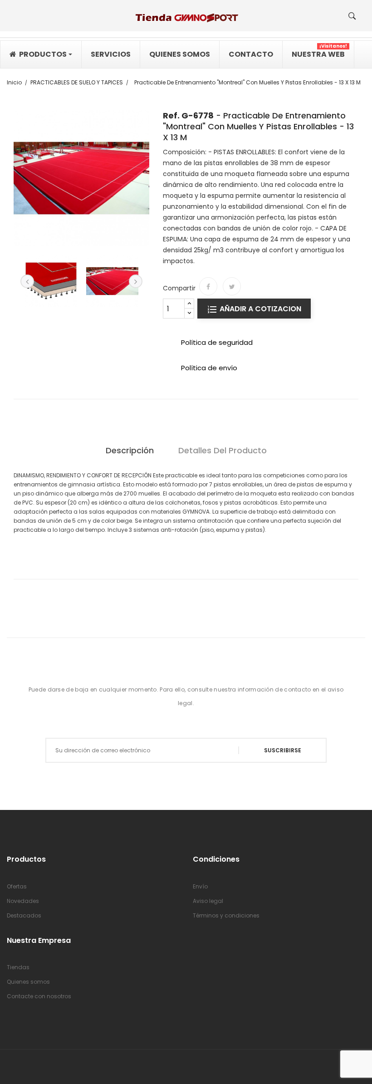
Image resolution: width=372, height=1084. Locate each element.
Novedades (23, 901)
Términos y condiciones (226, 915)
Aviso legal (208, 901)
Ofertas (17, 886)
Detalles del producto (222, 450)
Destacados (24, 915)
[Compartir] (208, 286)
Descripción (130, 450)
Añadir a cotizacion (259, 309)
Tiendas (18, 967)
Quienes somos (28, 982)
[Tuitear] (232, 286)
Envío (200, 886)
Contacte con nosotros (39, 996)
